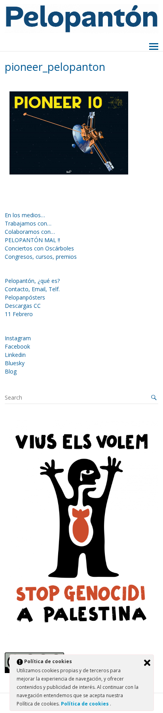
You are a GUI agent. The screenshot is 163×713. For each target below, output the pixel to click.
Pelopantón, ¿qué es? (32, 280)
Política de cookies (85, 703)
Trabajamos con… (28, 223)
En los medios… (25, 215)
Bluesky (15, 363)
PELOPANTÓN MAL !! (32, 240)
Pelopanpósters (25, 297)
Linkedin (15, 354)
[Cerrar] (147, 663)
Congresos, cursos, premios (41, 256)
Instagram (18, 338)
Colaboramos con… (30, 231)
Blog (11, 371)
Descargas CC (23, 305)
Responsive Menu (153, 47)
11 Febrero (19, 314)
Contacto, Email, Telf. (32, 289)
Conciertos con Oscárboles (39, 248)
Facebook (17, 346)
